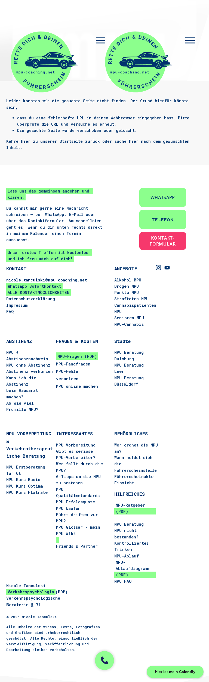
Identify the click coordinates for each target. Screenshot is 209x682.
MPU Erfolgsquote (75, 501)
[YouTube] (167, 267)
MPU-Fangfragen (73, 364)
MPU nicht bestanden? (126, 533)
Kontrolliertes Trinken (131, 546)
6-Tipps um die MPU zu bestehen (78, 479)
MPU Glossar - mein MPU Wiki (78, 530)
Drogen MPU (126, 286)
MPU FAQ (122, 581)
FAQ (10, 311)
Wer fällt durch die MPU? (79, 467)
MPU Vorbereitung (76, 445)
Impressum (16, 305)
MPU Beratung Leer (129, 368)
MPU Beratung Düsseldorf (129, 381)
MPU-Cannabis (129, 324)
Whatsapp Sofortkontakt (34, 286)
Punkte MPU (126, 292)
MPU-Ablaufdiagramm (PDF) (133, 568)
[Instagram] (158, 267)
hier (25, 141)
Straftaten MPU (131, 298)
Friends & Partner (77, 546)
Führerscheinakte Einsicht (133, 479)
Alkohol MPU (127, 280)
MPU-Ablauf (126, 556)
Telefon (162, 219)
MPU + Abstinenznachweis (27, 355)
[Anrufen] (104, 660)
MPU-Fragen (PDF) (77, 356)
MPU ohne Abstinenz (28, 365)
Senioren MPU (129, 317)
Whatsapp (162, 197)
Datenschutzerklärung (30, 298)
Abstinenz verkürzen (29, 371)
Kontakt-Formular (163, 241)
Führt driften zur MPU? (77, 517)
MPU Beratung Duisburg (129, 355)
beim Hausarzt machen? (22, 393)
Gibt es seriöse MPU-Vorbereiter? (76, 454)
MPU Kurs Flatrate (27, 492)
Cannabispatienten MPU (135, 308)
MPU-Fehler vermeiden (68, 374)
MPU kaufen (68, 508)
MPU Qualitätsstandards (78, 492)
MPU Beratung (129, 524)
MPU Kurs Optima (24, 486)
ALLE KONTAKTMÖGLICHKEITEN (38, 292)
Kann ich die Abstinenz (21, 381)
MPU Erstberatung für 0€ (25, 470)
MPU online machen (77, 386)
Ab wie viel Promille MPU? (22, 406)
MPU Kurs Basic (23, 479)
